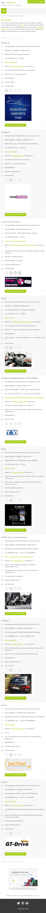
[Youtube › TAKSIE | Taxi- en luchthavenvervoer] (19, 588)
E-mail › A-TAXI (9, 318)
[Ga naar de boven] (43, 125)
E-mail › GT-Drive (10, 801)
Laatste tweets (10, 82)
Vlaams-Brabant (10, 140)
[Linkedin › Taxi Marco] (15, 670)
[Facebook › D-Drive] (11, 500)
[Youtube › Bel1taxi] (19, 754)
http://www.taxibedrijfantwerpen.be (21, 322)
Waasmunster (21, 712)
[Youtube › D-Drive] (19, 500)
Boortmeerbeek (21, 545)
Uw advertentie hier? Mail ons (23, 888)
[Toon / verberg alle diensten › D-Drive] (25, 483)
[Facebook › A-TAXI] (11, 347)
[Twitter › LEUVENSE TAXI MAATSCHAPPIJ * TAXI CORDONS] (6, 423)
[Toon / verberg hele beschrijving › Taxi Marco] (25, 649)
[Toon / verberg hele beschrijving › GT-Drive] (25, 810)
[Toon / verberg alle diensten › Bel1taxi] (25, 738)
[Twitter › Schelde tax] (6, 90)
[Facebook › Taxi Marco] (11, 670)
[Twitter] (18, 903)
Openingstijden (10, 78)
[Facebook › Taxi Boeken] (11, 180)
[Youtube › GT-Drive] (19, 833)
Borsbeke (20, 789)
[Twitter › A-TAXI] (6, 347)
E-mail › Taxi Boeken (11, 152)
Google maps (26, 50)
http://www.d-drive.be (17, 472)
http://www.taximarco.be (18, 644)
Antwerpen (8, 50)
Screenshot (29, 66)
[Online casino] (23, 869)
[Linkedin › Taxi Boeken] (15, 180)
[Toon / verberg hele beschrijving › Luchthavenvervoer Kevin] (25, 252)
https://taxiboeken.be (17, 156)
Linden (18, 385)
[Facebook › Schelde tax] (11, 90)
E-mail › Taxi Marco (11, 640)
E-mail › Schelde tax (11, 62)
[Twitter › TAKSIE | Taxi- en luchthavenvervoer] (6, 588)
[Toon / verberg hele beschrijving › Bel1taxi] (25, 733)
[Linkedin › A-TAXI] (15, 347)
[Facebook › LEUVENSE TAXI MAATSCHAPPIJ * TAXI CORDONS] (11, 423)
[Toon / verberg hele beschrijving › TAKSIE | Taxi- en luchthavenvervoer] (25, 566)
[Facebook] (22, 903)
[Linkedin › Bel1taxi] (15, 754)
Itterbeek (19, 140)
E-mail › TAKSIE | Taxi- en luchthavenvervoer (19, 557)
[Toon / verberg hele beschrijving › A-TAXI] (25, 326)
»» (20, 38)
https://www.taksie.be (17, 561)
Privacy (27, 908)
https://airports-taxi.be (17, 66)
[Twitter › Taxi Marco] (6, 670)
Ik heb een (36, 1)
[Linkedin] (27, 903)
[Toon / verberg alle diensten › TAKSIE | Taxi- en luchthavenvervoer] (25, 571)
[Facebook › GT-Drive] (11, 833)
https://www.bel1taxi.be (18, 728)
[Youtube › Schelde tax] (19, 90)
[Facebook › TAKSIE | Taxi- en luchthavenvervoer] (11, 588)
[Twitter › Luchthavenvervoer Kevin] (6, 273)
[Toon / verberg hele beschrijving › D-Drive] (25, 477)
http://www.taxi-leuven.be (18, 401)
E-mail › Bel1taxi (10, 725)
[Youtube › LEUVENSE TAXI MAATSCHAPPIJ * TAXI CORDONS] (19, 423)
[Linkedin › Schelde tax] (15, 90)
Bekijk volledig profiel (15, 125)
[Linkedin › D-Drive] (15, 500)
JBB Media (21, 908)
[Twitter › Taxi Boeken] (6, 180)
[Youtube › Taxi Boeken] (19, 180)
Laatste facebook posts (13, 171)
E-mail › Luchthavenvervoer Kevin (15, 241)
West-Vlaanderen (10, 628)
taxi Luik (22, 25)
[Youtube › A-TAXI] (19, 347)
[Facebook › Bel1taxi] (11, 754)
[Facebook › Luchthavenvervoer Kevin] (11, 273)
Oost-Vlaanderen (10, 712)
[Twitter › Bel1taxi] (6, 754)
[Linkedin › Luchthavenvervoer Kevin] (15, 273)
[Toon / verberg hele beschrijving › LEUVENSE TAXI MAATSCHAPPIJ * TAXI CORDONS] (25, 405)
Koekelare (20, 628)
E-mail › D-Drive (10, 468)
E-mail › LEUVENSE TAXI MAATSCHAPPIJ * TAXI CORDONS (24, 397)
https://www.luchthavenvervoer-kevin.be (23, 245)
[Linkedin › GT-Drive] (15, 833)
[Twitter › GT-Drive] (6, 833)
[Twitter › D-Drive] (6, 500)
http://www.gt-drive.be (17, 805)
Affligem (18, 456)
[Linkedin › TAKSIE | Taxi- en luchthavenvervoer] (15, 588)
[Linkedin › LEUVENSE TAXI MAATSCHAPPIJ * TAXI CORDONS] (15, 423)
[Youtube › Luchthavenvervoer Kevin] (19, 273)
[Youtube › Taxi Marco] (19, 670)
